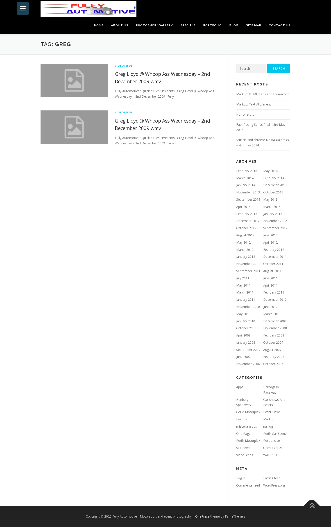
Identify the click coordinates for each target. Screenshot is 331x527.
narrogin (269, 426)
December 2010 (275, 299)
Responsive (271, 440)
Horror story (245, 114)
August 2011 (272, 271)
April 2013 (243, 206)
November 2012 (275, 221)
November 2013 (248, 192)
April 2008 (243, 335)
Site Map (253, 25)
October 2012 (246, 228)
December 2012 (248, 221)
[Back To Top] (312, 506)
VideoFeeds (124, 65)
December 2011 (275, 256)
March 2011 (245, 292)
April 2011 (270, 285)
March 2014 (245, 178)
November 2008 (275, 328)
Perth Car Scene (275, 433)
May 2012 (243, 242)
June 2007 (243, 356)
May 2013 (270, 199)
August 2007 (272, 350)
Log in (240, 478)
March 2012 (245, 249)
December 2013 (275, 185)
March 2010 (272, 314)
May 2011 (243, 285)
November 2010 (248, 307)
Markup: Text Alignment (253, 104)
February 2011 (273, 292)
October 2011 (273, 264)
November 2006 (248, 364)
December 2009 (275, 321)
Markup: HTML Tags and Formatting (262, 94)
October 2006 (273, 364)
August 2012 (245, 235)
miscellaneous (246, 426)
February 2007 (273, 356)
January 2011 (245, 299)
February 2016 (246, 171)
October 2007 (273, 342)
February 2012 (273, 249)
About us (119, 25)
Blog (233, 25)
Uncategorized (273, 448)
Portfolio (212, 25)
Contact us (279, 25)
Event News (272, 412)
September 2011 (248, 271)
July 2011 (242, 278)
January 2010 (245, 321)
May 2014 (270, 171)
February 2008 (273, 335)
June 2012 (270, 235)
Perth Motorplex (248, 440)
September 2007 (248, 350)
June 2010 (270, 307)
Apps (239, 387)
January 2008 (245, 342)
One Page (243, 433)
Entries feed (272, 478)
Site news (243, 448)
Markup (268, 419)
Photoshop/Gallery (154, 25)
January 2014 (245, 185)
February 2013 (246, 214)
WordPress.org (274, 485)
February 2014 (273, 178)
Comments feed (248, 485)
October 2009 (246, 328)
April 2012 (270, 242)
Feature (241, 419)
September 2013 (248, 199)
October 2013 (273, 192)
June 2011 (270, 278)
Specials (188, 25)
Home (98, 25)
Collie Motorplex (248, 412)
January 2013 (272, 214)
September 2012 (275, 228)
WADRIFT (270, 455)
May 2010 (243, 314)
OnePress (202, 516)
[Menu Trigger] (23, 8)
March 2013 (272, 206)
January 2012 (245, 256)
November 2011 (248, 264)
